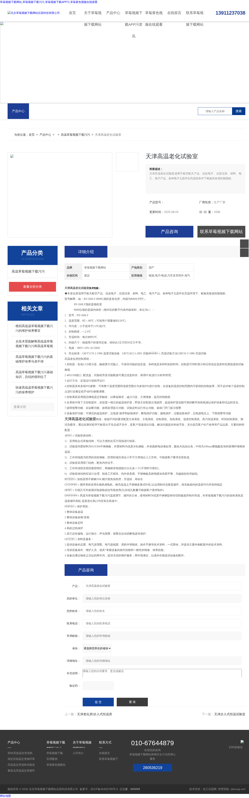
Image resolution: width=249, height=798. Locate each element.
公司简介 (78, 753)
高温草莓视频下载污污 (75, 134)
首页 (72, 13)
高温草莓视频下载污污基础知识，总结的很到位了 (34, 374)
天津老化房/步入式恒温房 (94, 714)
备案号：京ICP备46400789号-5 (99, 789)
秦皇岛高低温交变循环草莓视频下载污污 (21, 771)
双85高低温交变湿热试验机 (20, 753)
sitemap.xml (238, 789)
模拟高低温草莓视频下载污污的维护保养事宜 (34, 328)
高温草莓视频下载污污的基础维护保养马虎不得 (34, 359)
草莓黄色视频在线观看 (154, 16)
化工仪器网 (210, 789)
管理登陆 (223, 789)
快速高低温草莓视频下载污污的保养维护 (34, 390)
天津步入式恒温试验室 (229, 714)
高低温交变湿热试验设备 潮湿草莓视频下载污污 (21, 765)
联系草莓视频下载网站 (194, 16)
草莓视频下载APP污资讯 (133, 16)
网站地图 (5, 795)
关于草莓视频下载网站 (93, 16)
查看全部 (20, 406)
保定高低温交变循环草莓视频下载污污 (21, 759)
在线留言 (174, 13)
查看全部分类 (32, 286)
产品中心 (113, 13)
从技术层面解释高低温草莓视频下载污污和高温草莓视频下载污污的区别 (34, 344)
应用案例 (51, 758)
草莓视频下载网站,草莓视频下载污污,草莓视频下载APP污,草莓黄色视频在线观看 (48, 2)
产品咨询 (169, 231)
